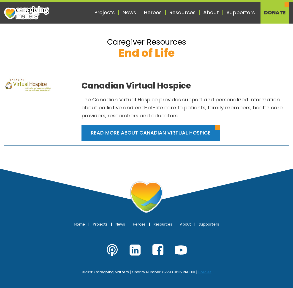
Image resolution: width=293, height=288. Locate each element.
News (129, 12)
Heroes (153, 12)
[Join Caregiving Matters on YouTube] (181, 250)
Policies (205, 272)
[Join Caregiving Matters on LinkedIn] (135, 250)
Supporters (241, 12)
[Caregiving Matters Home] (26, 13)
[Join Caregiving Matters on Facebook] (158, 250)
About (211, 12)
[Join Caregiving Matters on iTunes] (112, 250)
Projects (104, 12)
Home (79, 224)
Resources (182, 12)
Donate (275, 12)
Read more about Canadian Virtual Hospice (151, 132)
